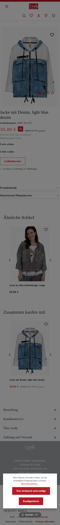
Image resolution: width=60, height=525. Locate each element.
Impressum (11, 521)
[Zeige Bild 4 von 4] (52, 93)
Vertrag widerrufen (45, 521)
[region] (30, 260)
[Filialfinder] (46, 15)
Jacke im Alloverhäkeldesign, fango (27, 285)
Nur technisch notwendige (31, 490)
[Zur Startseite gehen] (34, 6)
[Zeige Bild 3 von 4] (48, 93)
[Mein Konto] (38, 15)
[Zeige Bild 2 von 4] (44, 93)
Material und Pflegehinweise (29, 195)
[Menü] (6, 6)
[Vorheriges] (10, 260)
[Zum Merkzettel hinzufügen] (52, 34)
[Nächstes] (50, 260)
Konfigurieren (31, 501)
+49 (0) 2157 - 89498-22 (15, 511)
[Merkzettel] (31, 15)
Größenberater (12, 161)
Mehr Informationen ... (30, 483)
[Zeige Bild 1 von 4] (40, 93)
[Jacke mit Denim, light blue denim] (30, 66)
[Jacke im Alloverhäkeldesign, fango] (30, 253)
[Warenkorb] (53, 15)
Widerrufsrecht (25, 521)
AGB (12, 517)
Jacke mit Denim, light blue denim (26, 380)
